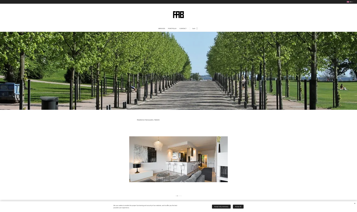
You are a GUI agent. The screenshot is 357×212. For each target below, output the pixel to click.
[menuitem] (162, 28)
